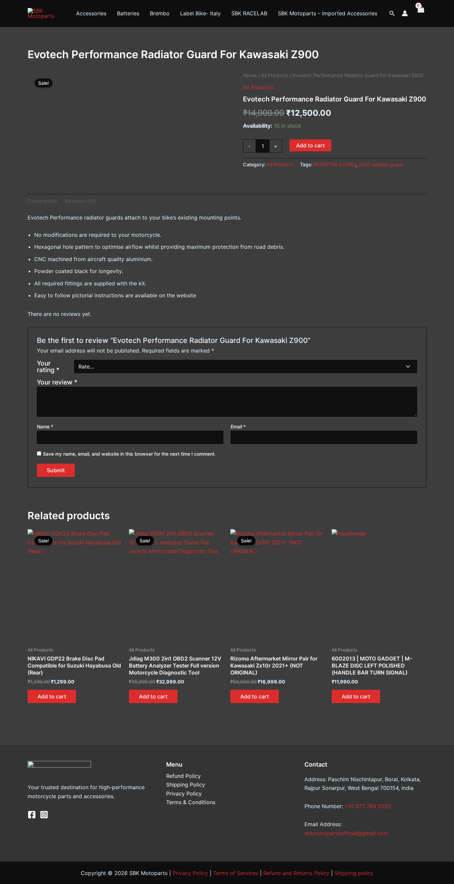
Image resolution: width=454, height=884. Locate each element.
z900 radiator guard (380, 164)
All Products (274, 75)
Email (238, 426)
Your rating (48, 366)
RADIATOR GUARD (335, 164)
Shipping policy (353, 873)
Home (250, 75)
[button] (392, 13)
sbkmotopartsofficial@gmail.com (346, 833)
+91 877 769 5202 (368, 806)
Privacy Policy (184, 793)
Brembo (160, 13)
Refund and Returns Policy (296, 873)
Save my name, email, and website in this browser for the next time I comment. (129, 454)
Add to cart (310, 145)
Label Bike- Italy (200, 13)
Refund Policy (183, 776)
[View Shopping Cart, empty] (420, 13)
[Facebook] (32, 814)
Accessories (91, 13)
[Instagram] (44, 814)
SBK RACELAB (249, 13)
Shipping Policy (185, 784)
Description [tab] (43, 201)
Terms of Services (235, 873)
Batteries (128, 13)
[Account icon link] (405, 13)
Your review (57, 382)
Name (45, 426)
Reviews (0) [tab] (81, 201)
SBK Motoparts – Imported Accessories (327, 13)
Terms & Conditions (190, 802)
